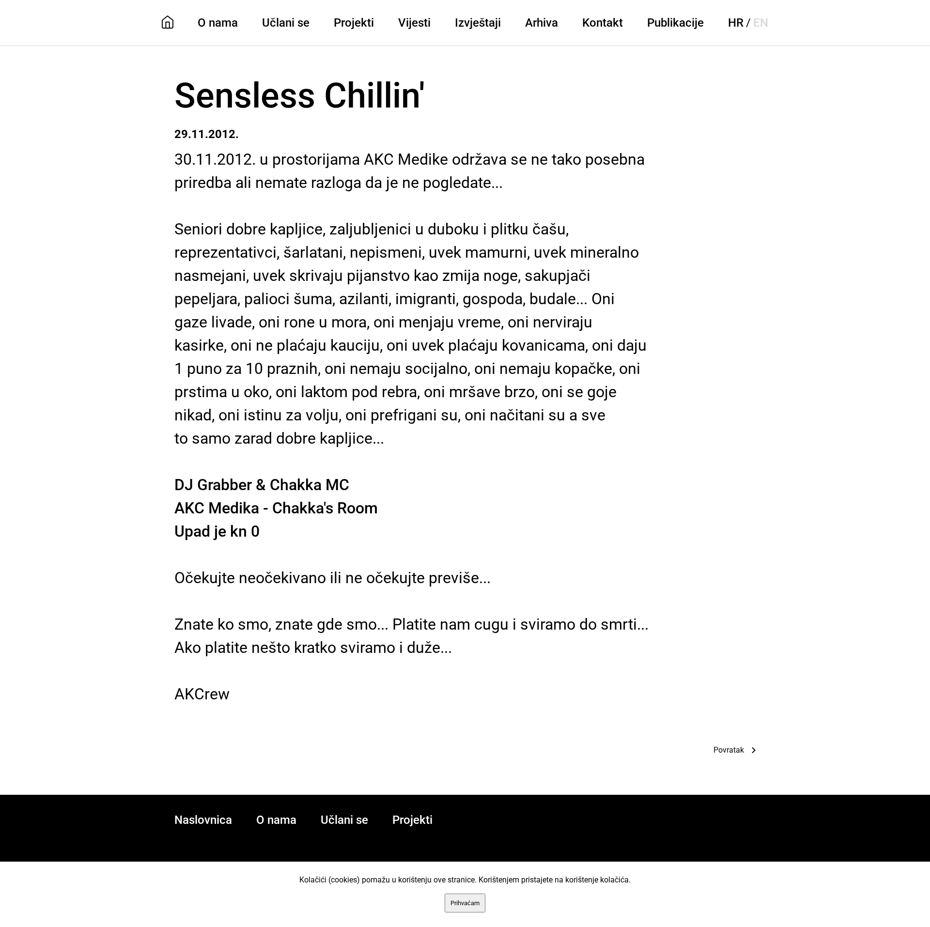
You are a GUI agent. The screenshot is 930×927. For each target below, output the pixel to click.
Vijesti (414, 23)
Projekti (354, 23)
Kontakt (602, 23)
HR (736, 23)
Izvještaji (478, 23)
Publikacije (675, 23)
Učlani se (286, 23)
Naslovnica (203, 820)
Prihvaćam (465, 903)
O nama (218, 23)
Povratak (728, 750)
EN (760, 23)
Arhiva (541, 23)
